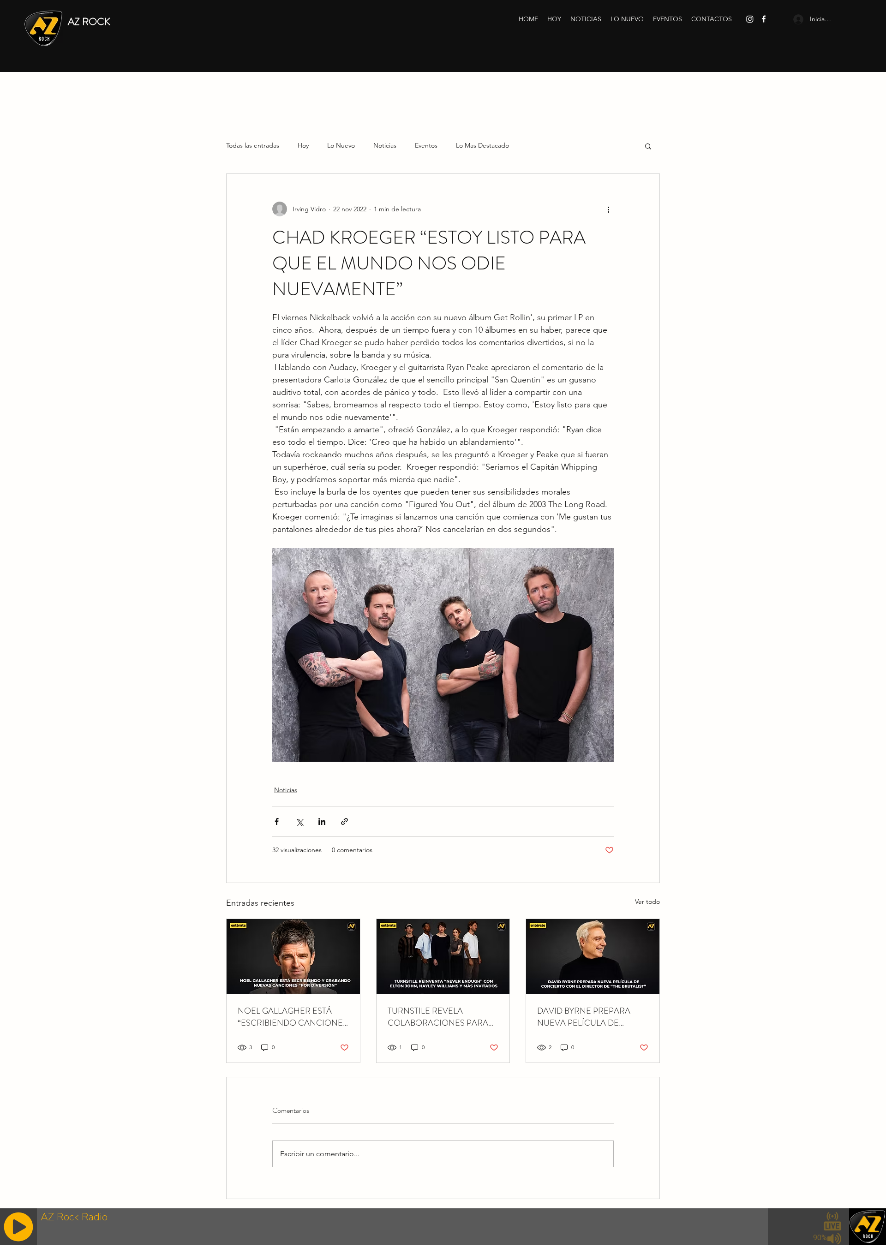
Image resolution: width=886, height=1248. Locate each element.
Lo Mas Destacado (482, 145)
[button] (648, 145)
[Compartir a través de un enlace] (344, 821)
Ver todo (647, 901)
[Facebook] (763, 19)
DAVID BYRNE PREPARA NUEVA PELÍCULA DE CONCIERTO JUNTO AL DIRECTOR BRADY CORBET (589, 1017)
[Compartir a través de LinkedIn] (321, 821)
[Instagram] (749, 19)
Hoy (303, 145)
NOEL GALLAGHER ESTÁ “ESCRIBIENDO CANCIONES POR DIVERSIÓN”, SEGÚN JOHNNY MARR (292, 1017)
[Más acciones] (608, 209)
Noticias (384, 145)
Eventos (426, 145)
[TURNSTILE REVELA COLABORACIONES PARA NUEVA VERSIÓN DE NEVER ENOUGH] (443, 956)
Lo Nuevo (341, 145)
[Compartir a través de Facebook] (276, 821)
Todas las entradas (252, 145)
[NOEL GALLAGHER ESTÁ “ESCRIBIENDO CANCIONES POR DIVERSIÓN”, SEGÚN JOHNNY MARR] (293, 956)
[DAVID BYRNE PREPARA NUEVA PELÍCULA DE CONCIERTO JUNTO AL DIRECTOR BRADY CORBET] (592, 956)
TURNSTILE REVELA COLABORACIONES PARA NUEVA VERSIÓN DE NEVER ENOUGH (442, 1017)
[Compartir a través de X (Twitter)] (299, 821)
